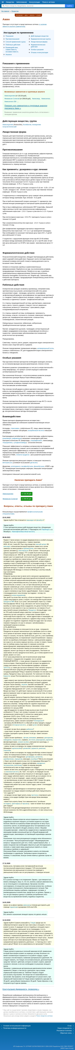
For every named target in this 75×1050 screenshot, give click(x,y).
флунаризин (40, 740)
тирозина (25, 803)
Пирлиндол (46, 529)
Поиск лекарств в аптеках (44, 1016)
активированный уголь (45, 348)
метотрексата (7, 462)
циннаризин (48, 737)
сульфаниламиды (19, 442)
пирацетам (18, 759)
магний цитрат (41, 544)
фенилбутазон (39, 466)
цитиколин (27, 748)
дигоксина (34, 462)
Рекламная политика (64, 1030)
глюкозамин (15, 428)
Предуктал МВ (9, 601)
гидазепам (13, 907)
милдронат (41, 763)
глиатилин (7, 750)
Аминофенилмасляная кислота (23, 531)
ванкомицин (7, 438)
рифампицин (16, 438)
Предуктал (32, 610)
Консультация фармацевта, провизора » (21, 989)
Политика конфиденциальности (14, 1028)
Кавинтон (7, 676)
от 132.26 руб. (27, 494)
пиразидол (30, 520)
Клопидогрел (38, 721)
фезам (26, 737)
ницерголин (16, 740)
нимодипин (8, 740)
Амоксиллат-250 (10, 101)
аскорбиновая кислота (36, 430)
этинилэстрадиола (22, 455)
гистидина (7, 803)
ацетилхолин (16, 748)
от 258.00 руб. (27, 499)
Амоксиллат (45, 98)
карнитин (49, 740)
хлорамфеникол (36, 440)
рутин (35, 725)
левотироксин (23, 550)
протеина (34, 795)
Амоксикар (36, 98)
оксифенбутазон (27, 466)
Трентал (6, 667)
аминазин (26, 905)
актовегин (39, 757)
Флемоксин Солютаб (11, 98)
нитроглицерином (18, 595)
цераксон (34, 748)
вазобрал (34, 759)
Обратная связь (66, 1033)
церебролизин (9, 759)
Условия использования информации (17, 1026)
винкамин (32, 737)
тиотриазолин (8, 765)
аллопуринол (15, 466)
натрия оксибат (23, 742)
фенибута (39, 520)
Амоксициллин (9, 96)
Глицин (33, 923)
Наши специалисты (65, 1028)
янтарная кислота (19, 725)
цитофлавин (30, 757)
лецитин (24, 684)
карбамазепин (28, 548)
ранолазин (18, 765)
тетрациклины (8, 442)
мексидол (7, 546)
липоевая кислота (12, 772)
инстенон (32, 740)
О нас (70, 1026)
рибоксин (29, 729)
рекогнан (42, 748)
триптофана (16, 803)
